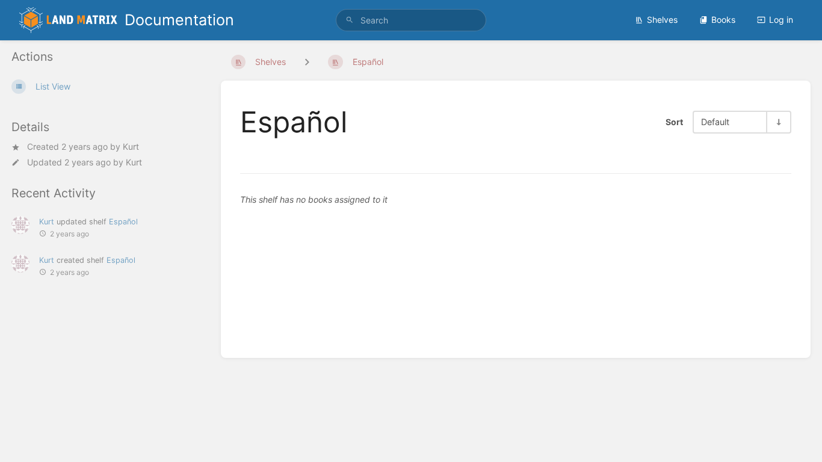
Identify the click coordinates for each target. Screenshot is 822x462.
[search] (411, 20)
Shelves (662, 19)
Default (715, 122)
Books (723, 19)
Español (123, 221)
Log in (781, 19)
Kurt (131, 146)
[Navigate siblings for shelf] (307, 62)
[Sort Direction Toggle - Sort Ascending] (778, 122)
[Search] (349, 20)
